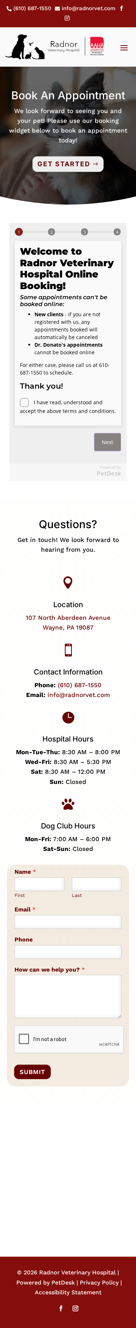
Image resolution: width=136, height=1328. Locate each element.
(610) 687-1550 (80, 685)
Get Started (63, 164)
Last (77, 895)
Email (25, 909)
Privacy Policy (99, 1282)
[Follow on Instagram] (75, 1308)
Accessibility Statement (68, 1292)
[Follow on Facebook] (61, 1308)
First (20, 895)
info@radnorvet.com (79, 694)
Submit (32, 1072)
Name (25, 871)
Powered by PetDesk (45, 1282)
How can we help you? (50, 969)
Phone (24, 939)
